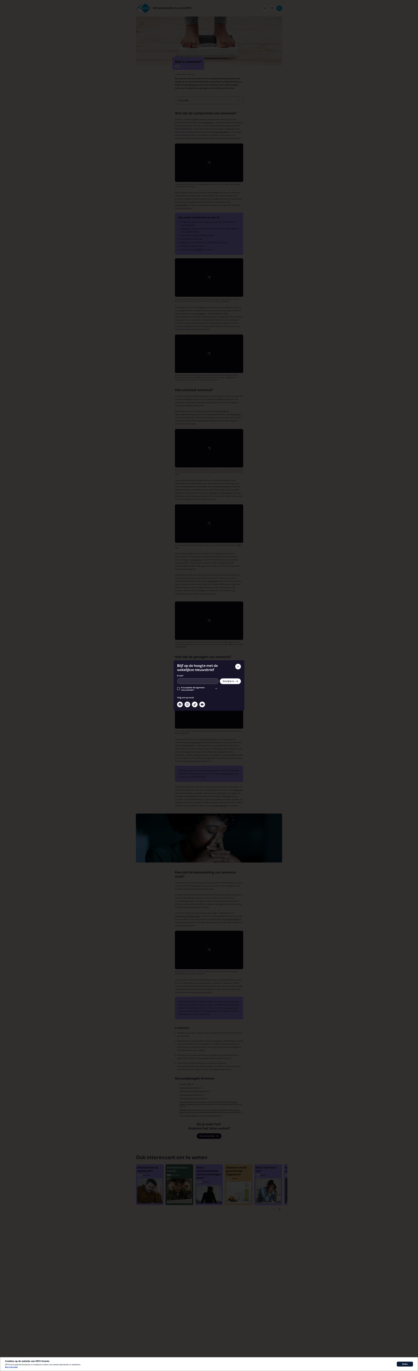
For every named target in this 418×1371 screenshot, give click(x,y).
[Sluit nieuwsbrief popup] (238, 666)
